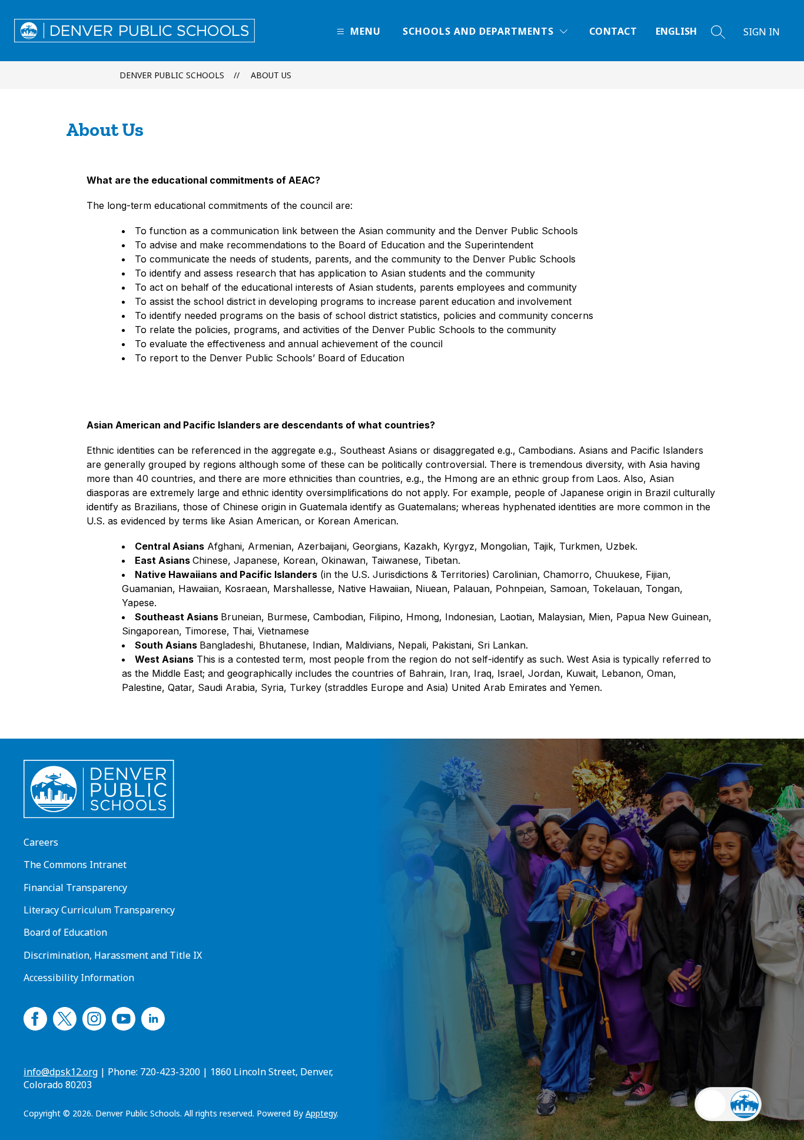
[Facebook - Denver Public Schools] (35, 1017)
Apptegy (321, 1113)
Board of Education (65, 932)
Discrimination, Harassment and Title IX (113, 955)
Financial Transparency (75, 887)
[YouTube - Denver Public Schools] (123, 1017)
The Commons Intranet (75, 864)
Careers (41, 842)
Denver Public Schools (171, 75)
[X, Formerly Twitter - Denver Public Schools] (65, 1017)
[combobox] (683, 31)
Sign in (761, 31)
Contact (613, 31)
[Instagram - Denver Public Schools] (94, 1017)
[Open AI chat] (744, 1104)
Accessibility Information (79, 977)
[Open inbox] (711, 1104)
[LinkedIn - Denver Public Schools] (153, 1017)
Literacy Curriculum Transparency (99, 909)
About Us (271, 75)
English (676, 31)
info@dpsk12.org (61, 1071)
